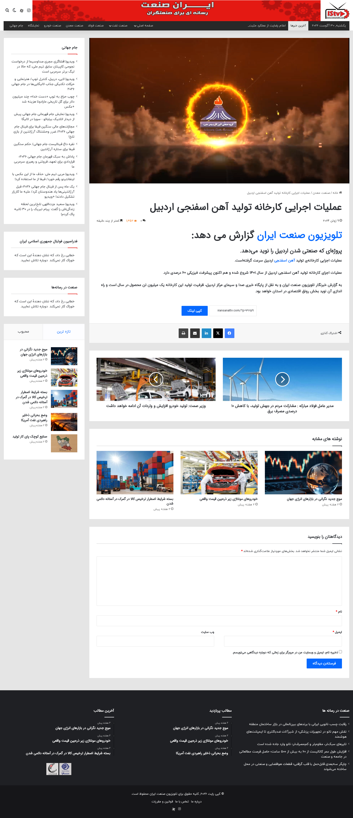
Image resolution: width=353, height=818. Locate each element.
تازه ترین (64, 331)
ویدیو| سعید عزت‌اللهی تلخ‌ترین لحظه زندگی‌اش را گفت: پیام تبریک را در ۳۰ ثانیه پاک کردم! (44, 209)
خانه (336, 193)
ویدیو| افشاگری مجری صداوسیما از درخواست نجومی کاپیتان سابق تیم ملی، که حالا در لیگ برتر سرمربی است (43, 66)
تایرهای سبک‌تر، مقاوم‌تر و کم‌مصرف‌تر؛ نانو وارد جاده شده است (302, 744)
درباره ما (196, 802)
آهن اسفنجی (284, 260)
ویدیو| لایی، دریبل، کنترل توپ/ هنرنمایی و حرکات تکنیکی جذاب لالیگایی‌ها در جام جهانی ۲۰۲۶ (43, 84)
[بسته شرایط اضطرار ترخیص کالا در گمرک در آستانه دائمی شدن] (135, 472)
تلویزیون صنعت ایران (299, 235)
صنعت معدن (74, 26)
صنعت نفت (119, 26)
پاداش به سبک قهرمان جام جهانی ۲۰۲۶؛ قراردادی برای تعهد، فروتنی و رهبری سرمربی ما (44, 161)
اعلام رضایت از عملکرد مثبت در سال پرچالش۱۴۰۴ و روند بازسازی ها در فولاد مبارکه (232, 26)
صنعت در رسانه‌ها (64, 287)
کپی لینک (195, 311)
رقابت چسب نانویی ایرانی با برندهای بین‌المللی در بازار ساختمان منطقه (298, 724)
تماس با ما (182, 802)
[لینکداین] (206, 333)
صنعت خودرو (52, 26)
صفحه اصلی (145, 26)
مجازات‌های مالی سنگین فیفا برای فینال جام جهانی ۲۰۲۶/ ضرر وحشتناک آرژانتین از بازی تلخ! (43, 131)
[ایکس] (218, 333)
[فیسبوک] (229, 333)
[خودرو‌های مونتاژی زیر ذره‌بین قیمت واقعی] (219, 472)
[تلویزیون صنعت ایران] (337, 10)
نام (339, 612)
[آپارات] (21, 11)
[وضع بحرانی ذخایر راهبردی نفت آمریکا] (64, 422)
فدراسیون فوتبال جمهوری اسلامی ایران (48, 241)
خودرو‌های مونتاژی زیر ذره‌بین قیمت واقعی (229, 499)
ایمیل (337, 632)
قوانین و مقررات (162, 802)
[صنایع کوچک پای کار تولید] (64, 443)
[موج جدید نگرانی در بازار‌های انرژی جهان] (303, 472)
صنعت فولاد (95, 26)
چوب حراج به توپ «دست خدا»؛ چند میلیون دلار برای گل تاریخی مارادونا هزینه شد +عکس (43, 101)
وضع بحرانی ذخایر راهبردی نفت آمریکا (34, 417)
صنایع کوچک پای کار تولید (29, 436)
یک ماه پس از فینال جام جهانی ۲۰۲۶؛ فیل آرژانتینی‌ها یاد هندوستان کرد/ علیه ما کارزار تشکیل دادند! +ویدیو (43, 191)
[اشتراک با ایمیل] (195, 333)
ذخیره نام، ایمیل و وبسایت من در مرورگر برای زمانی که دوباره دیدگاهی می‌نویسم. (285, 652)
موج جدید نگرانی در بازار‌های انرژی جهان (314, 499)
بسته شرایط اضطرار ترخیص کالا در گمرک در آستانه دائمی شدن (135, 501)
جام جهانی (16, 26)
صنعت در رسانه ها (335, 711)
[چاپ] (183, 333)
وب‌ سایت (207, 632)
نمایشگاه (33, 26)
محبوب (23, 331)
